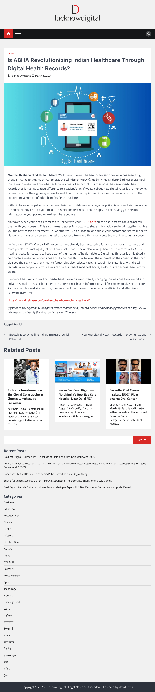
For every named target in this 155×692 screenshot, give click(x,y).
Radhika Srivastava (21, 75)
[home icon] (8, 33)
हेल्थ (6, 675)
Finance (8, 522)
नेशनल (7, 635)
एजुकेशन (8, 615)
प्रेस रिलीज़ (9, 642)
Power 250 (10, 569)
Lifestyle (8, 535)
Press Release (12, 575)
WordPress (126, 687)
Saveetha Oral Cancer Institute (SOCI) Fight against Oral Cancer (124, 394)
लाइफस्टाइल (10, 655)
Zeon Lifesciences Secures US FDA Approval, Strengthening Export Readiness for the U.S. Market (58, 481)
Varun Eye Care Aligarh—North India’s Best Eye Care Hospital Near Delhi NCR (77, 394)
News (7, 555)
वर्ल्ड (6, 662)
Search (142, 439)
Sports (7, 582)
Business (9, 502)
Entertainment (12, 515)
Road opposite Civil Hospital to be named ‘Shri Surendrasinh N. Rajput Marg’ (46, 474)
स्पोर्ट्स (7, 669)
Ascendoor (94, 687)
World (7, 609)
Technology (10, 589)
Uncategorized (12, 602)
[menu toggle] (18, 33)
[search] (148, 34)
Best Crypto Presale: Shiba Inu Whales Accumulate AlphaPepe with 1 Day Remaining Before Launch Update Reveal (67, 487)
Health (12, 53)
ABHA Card (89, 221)
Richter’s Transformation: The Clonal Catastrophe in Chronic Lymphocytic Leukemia (25, 396)
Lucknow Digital (55, 687)
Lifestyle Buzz (11, 542)
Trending (8, 595)
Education (9, 509)
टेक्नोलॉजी (8, 629)
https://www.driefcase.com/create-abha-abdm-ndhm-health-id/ (49, 300)
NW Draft (9, 562)
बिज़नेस (7, 649)
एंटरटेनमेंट (8, 622)
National (8, 549)
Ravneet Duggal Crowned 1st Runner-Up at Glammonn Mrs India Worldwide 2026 (49, 457)
